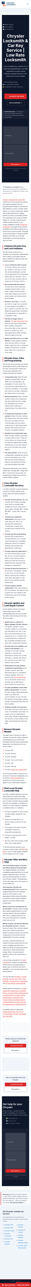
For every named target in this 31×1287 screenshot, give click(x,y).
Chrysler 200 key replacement (18, 981)
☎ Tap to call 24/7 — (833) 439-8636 (15, 1285)
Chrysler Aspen (9, 1231)
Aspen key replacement (18, 769)
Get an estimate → (15, 103)
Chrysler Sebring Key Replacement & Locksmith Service (15, 991)
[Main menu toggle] (27, 4)
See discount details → (17, 1202)
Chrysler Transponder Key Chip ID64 (14, 200)
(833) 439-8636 (16, 778)
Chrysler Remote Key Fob (19, 321)
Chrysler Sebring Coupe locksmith (15, 983)
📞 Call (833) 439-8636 (15, 96)
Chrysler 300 (8, 1228)
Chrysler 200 (8, 1225)
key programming (19, 677)
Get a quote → (15, 164)
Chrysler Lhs (8, 1239)
